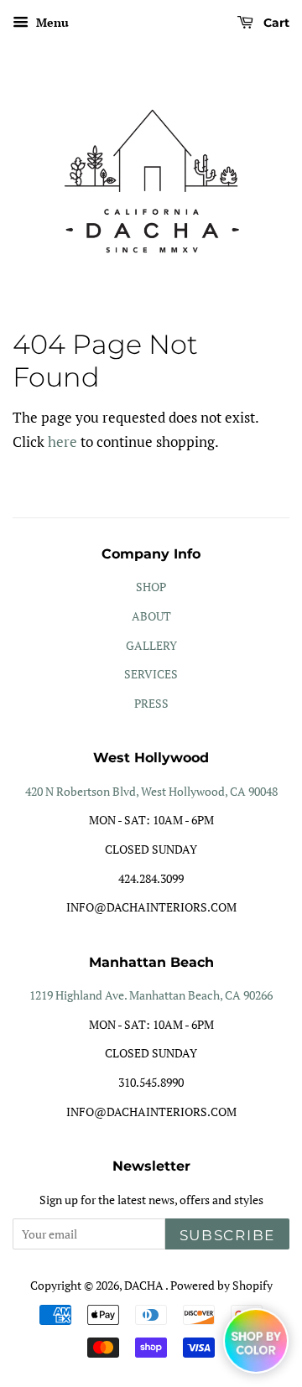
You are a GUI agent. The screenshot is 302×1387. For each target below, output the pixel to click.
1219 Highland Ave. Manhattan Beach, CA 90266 (151, 995)
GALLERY (151, 645)
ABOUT (151, 616)
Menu (51, 22)
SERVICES (151, 674)
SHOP (151, 587)
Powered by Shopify (221, 1285)
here (62, 441)
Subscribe (227, 1235)
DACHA (144, 1285)
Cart (274, 22)
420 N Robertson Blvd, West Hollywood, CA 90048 (151, 791)
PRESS (151, 703)
